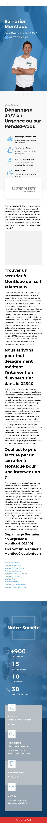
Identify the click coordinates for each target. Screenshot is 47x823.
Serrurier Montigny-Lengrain (15, 587)
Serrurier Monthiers (12, 563)
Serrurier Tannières (12, 582)
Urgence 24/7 (25, 820)
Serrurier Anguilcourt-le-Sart (15, 584)
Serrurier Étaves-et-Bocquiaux (16, 574)
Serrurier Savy (10, 579)
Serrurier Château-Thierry (14, 568)
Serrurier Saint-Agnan (13, 571)
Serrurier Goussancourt (13, 576)
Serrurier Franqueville (13, 565)
